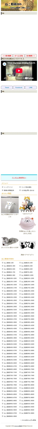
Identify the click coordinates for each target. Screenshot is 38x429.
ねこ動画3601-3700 (10, 319)
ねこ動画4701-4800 (27, 335)
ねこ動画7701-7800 (27, 382)
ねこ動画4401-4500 (10, 331)
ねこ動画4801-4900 (10, 338)
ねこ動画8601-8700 (10, 397)
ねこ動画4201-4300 (10, 328)
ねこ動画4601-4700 (10, 335)
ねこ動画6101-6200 (27, 356)
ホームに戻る (19, 56)
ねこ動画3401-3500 (10, 316)
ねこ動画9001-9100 (10, 403)
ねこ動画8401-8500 (10, 394)
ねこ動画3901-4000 (27, 322)
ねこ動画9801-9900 (10, 416)
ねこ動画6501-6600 (27, 363)
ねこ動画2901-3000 (27, 306)
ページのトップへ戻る (29, 420)
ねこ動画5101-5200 (27, 341)
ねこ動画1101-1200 (27, 278)
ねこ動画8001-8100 (10, 388)
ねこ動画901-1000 (27, 275)
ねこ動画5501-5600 (27, 347)
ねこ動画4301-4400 (27, 328)
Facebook (18, 87)
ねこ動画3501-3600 (27, 316)
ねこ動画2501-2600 (27, 300)
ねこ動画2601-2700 (10, 303)
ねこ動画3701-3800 (27, 319)
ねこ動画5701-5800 (27, 350)
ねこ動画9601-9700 (10, 413)
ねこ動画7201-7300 (10, 375)
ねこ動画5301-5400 (27, 344)
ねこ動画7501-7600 (27, 378)
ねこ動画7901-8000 (27, 385)
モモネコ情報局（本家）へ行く (20, 7)
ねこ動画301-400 (27, 266)
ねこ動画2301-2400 (27, 297)
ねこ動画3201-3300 (10, 313)
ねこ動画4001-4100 (10, 325)
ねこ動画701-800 (27, 272)
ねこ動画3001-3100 (10, 309)
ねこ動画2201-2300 (10, 297)
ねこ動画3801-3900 (10, 322)
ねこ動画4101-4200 (27, 325)
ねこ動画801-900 (9, 275)
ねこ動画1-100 (8, 263)
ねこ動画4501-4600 (27, 331)
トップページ (8, 187)
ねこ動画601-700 (9, 272)
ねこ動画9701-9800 (27, 413)
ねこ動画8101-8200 (27, 388)
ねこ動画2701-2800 (27, 303)
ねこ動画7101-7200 (27, 372)
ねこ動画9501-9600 (27, 410)
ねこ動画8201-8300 (10, 391)
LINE (30, 87)
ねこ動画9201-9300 (10, 407)
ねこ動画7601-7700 (10, 382)
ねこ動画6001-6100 (10, 356)
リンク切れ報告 (26, 187)
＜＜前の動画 (7, 56)
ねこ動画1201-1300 (10, 281)
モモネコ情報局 (18, 426)
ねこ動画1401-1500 (10, 284)
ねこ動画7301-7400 (27, 375)
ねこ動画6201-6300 (10, 360)
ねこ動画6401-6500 (10, 363)
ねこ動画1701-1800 (27, 288)
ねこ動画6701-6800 (27, 366)
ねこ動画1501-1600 (27, 284)
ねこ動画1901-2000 (27, 291)
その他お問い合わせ (27, 190)
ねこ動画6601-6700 (10, 366)
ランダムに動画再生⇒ (19, 177)
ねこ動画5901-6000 (27, 353)
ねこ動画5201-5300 (10, 344)
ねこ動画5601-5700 (10, 350)
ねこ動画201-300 (9, 266)
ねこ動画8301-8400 (27, 391)
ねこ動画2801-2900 (10, 306)
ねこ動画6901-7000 (27, 369)
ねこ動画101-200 (27, 263)
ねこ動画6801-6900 (10, 369)
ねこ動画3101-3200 (27, 309)
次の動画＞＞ (30, 56)
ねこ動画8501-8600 (27, 394)
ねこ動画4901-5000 (27, 338)
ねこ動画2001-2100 (10, 294)
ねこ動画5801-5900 (10, 353)
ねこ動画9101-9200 (27, 403)
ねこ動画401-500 (9, 269)
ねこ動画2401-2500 (10, 300)
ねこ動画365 (13, 4)
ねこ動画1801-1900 (10, 291)
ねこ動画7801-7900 (10, 385)
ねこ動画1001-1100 (10, 278)
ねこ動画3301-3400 (27, 313)
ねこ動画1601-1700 (10, 288)
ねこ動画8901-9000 (27, 400)
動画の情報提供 (9, 190)
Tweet (7, 87)
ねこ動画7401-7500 (10, 378)
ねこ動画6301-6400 (27, 360)
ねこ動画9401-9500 (10, 410)
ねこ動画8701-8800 (27, 397)
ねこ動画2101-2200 (27, 294)
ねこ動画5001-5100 (10, 341)
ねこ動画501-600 (27, 269)
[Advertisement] (19, 34)
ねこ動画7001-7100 (10, 372)
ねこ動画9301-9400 (27, 407)
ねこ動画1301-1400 (27, 281)
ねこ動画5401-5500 (10, 347)
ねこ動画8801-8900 (10, 400)
